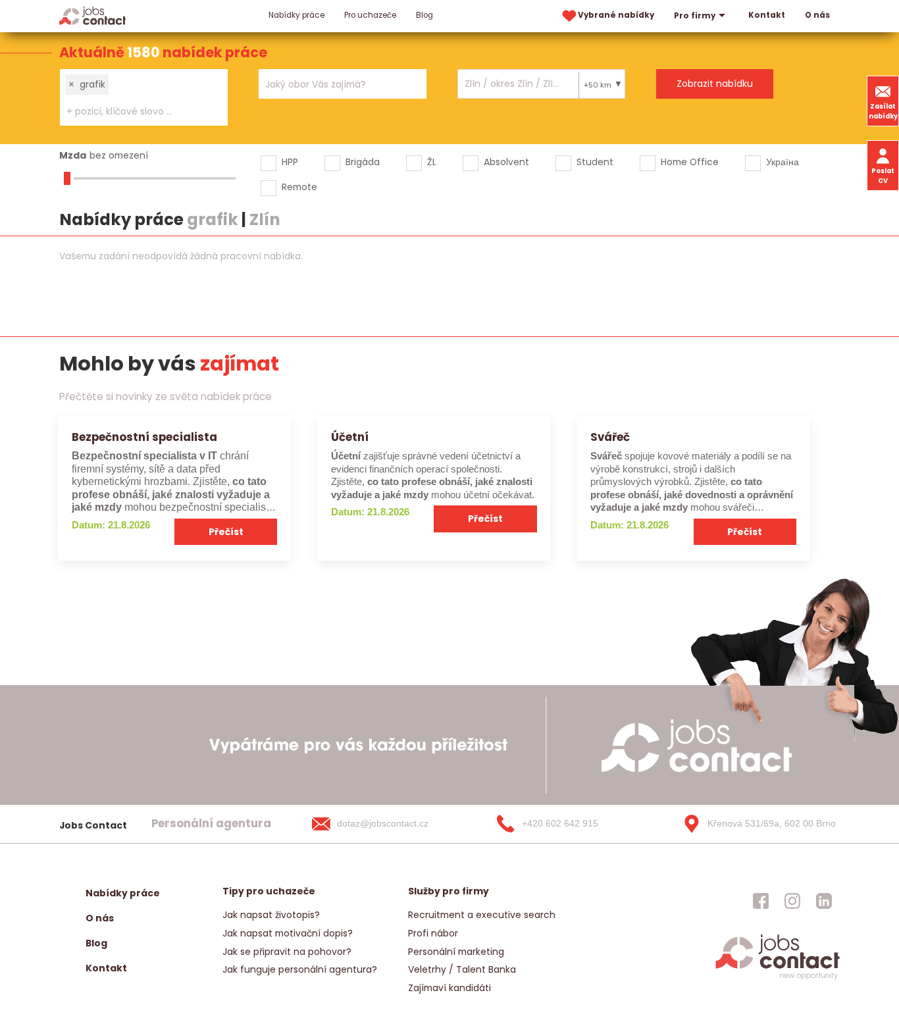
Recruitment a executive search (481, 914)
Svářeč (610, 437)
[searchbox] (135, 111)
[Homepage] (92, 15)
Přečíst (226, 531)
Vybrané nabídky (616, 15)
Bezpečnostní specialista (144, 437)
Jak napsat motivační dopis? (287, 933)
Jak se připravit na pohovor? (286, 951)
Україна (782, 161)
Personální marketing (456, 951)
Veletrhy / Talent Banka (462, 969)
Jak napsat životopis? (271, 914)
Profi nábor (433, 933)
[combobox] (144, 97)
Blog (424, 15)
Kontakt (766, 15)
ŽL (431, 161)
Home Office (690, 161)
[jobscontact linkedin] (824, 901)
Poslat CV (882, 176)
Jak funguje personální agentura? (299, 969)
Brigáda (363, 161)
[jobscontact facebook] (761, 901)
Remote (299, 186)
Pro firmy (694, 16)
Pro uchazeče (370, 15)
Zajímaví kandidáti (449, 987)
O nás (817, 15)
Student (595, 161)
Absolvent (506, 161)
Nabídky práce (296, 15)
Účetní (350, 437)
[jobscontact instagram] (792, 901)
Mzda (72, 155)
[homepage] (777, 979)
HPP (290, 161)
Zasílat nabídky (883, 111)
